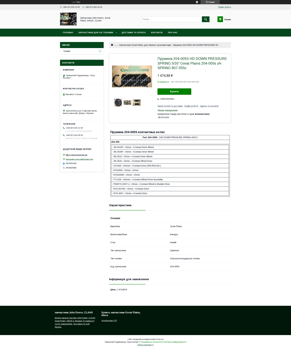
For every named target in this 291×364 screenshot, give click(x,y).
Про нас (172, 32)
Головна (68, 32)
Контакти (156, 32)
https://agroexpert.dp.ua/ (76, 155)
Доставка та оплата (134, 32)
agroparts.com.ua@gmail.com (79, 159)
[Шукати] (205, 19)
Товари (66, 51)
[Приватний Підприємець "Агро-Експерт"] (68, 24)
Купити (174, 91)
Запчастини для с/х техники (95, 32)
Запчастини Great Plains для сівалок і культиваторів (145, 45)
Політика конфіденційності (174, 342)
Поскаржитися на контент (151, 342)
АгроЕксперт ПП (109, 320)
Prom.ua (159, 339)
